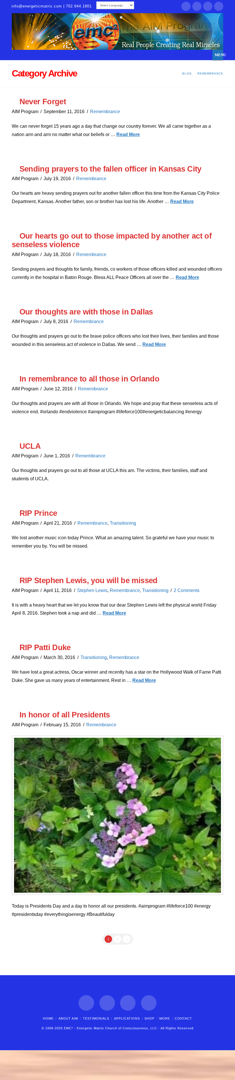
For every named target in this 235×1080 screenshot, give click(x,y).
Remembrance (105, 111)
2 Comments (186, 590)
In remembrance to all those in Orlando (89, 378)
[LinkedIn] (207, 6)
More (164, 1018)
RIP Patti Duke (45, 647)
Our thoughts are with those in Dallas (86, 311)
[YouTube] (218, 6)
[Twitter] (196, 6)
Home (48, 1018)
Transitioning (123, 523)
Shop (149, 1018)
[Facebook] (186, 6)
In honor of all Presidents (64, 714)
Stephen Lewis (92, 590)
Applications (127, 1018)
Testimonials (96, 1018)
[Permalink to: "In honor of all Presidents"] (117, 815)
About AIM (68, 1018)
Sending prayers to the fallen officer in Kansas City (110, 168)
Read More (128, 134)
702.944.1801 (79, 6)
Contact (183, 1018)
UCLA (30, 446)
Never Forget (42, 101)
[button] (217, 55)
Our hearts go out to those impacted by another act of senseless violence (111, 240)
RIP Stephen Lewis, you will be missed (88, 580)
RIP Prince (38, 513)
